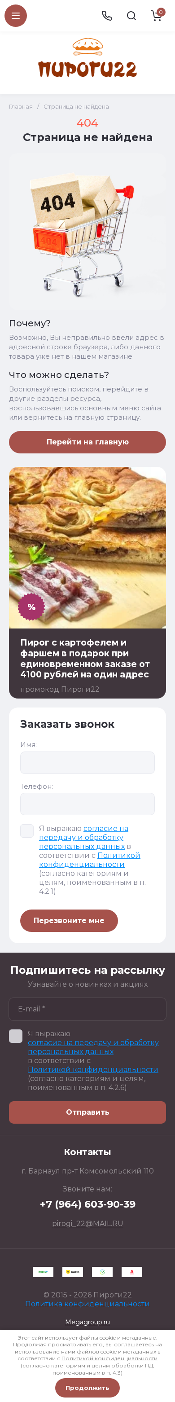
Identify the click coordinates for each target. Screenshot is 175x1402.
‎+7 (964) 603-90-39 (88, 1204)
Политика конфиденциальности (87, 1304)
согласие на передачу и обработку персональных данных (83, 837)
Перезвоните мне (69, 920)
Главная (21, 106)
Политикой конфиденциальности (89, 860)
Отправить (87, 1112)
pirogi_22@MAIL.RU (87, 1223)
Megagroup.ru (87, 1322)
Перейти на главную (88, 442)
